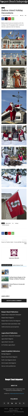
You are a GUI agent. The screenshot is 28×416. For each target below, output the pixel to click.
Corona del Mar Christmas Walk (20, 242)
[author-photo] (14, 256)
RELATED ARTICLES (6, 265)
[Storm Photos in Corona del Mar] (5, 285)
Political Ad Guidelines (13, 410)
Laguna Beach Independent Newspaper (11, 335)
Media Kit (11, 408)
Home (2, 5)
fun (12, 223)
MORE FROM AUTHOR (18, 265)
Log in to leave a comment (14, 300)
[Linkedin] (12, 403)
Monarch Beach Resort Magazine (9, 357)
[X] (6, 18)
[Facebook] (2, 18)
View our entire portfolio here (8, 366)
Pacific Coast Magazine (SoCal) (8, 360)
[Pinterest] (9, 18)
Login (21, 408)
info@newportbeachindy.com (17, 393)
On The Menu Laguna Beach (8, 345)
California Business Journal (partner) (10, 327)
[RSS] (19, 403)
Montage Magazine (6, 354)
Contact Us (17, 408)
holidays (16, 223)
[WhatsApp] (12, 18)
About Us (6, 408)
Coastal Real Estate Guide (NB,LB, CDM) (10, 323)
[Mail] (16, 403)
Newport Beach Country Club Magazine (10, 320)
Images (6, 5)
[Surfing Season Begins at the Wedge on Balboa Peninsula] (5, 278)
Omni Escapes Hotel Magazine (8, 363)
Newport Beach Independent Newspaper (11, 314)
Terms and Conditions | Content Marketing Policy (14, 411)
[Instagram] (8, 403)
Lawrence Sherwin (6, 15)
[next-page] (5, 291)
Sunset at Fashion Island (7, 242)
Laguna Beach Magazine (7, 339)
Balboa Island (8, 223)
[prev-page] (2, 291)
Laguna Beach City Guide (7, 342)
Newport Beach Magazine (7, 317)
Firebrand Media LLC (17, 390)
